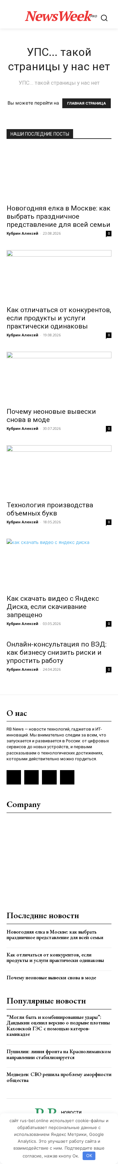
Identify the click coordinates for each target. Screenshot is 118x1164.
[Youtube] (67, 777)
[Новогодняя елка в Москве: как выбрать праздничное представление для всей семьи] (59, 173)
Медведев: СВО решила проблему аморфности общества (59, 1077)
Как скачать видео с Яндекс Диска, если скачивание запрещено (53, 607)
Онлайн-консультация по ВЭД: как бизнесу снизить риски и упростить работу (57, 652)
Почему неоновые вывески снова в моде (51, 977)
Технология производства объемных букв (50, 509)
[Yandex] (49, 777)
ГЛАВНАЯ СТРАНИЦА (86, 103)
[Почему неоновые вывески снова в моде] (59, 377)
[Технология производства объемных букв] (59, 471)
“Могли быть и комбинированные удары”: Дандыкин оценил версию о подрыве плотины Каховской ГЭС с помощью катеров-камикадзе (58, 1026)
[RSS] (14, 777)
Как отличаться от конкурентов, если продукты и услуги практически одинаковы (59, 318)
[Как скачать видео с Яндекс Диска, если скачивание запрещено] (59, 564)
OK (89, 1155)
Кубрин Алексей (22, 233)
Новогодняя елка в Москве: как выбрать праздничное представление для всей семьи (58, 216)
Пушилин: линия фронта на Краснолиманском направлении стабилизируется (59, 1054)
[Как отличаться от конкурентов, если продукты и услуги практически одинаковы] (59, 276)
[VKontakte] (31, 777)
